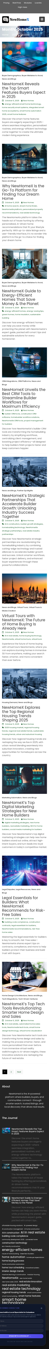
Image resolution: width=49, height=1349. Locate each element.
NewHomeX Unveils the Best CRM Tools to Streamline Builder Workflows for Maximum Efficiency (23, 398)
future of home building (10, 1254)
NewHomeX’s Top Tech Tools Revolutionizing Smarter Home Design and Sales (23, 1010)
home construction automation (13, 1264)
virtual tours (37, 639)
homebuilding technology (13, 527)
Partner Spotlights (25, 490)
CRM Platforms (24, 381)
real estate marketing (19, 826)
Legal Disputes (8, 889)
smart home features (16, 114)
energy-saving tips (35, 311)
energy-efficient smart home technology (23, 104)
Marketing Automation (12, 797)
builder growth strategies (32, 524)
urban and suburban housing (29, 734)
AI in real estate (11, 635)
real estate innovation (30, 1281)
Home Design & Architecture (14, 995)
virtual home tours (23, 639)
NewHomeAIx (8, 639)
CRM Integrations (9, 381)
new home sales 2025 (10, 1282)
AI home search (12, 206)
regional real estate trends (20, 731)
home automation (13, 1257)
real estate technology (30, 212)
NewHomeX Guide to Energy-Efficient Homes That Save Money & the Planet (21, 297)
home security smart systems (15, 107)
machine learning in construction (14, 1275)
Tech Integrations (9, 999)
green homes (8, 314)
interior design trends (13, 1271)
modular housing (33, 1275)
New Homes (28, 100)
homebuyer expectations (35, 1257)
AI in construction (12, 524)
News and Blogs (9, 79)
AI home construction (32, 1229)
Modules (28, 3)
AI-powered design (31, 1225)
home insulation (22, 314)
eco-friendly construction (11, 1246)
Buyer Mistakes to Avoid (32, 75)
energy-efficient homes (15, 311)
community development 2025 (13, 1240)
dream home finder (28, 206)
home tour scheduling (13, 1267)
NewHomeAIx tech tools (17, 1027)
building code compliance (16, 922)
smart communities (34, 1293)
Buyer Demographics (11, 75)
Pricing (6, 3)
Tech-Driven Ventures (28, 999)
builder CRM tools (12, 413)
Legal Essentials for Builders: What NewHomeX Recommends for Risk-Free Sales (23, 906)
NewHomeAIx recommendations (16, 929)
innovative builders (32, 1268)
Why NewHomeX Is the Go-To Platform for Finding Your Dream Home (23, 192)
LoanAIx (38, 3)
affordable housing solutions (12, 1225)
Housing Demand (9, 702)
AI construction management (12, 1229)
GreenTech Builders (27, 1254)
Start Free (17, 3)
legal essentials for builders (23, 925)
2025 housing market (14, 727)
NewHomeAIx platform (12, 209)
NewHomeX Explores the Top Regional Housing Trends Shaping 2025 (21, 714)
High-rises (22, 7)
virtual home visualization (31, 1030)
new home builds (26, 1278)
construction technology (14, 1242)
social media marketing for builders (26, 829)
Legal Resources (23, 889)
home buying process (13, 1260)
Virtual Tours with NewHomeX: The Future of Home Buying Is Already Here (23, 622)
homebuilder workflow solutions (25, 417)
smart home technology (14, 1301)
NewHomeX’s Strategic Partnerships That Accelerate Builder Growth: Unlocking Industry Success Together (23, 506)
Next (19, 1072)
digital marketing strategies (17, 822)
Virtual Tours (22, 607)
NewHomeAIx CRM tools (12, 420)
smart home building (9, 1296)
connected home (32, 1240)
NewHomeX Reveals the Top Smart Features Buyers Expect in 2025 (23, 90)
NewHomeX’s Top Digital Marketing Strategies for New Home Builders (19, 809)
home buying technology (30, 635)
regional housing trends (14, 1292)
